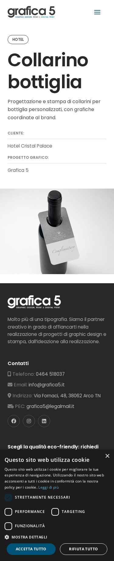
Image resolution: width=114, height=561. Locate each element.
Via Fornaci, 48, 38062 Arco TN (67, 395)
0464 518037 (50, 374)
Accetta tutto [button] (31, 549)
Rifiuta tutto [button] (83, 549)
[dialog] (57, 505)
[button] (57, 537)
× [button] (107, 456)
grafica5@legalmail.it (50, 406)
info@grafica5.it (47, 385)
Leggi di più (48, 487)
